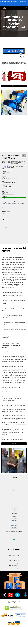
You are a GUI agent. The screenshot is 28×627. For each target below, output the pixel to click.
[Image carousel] (14, 103)
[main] (14, 21)
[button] (1, 8)
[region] (14, 3)
